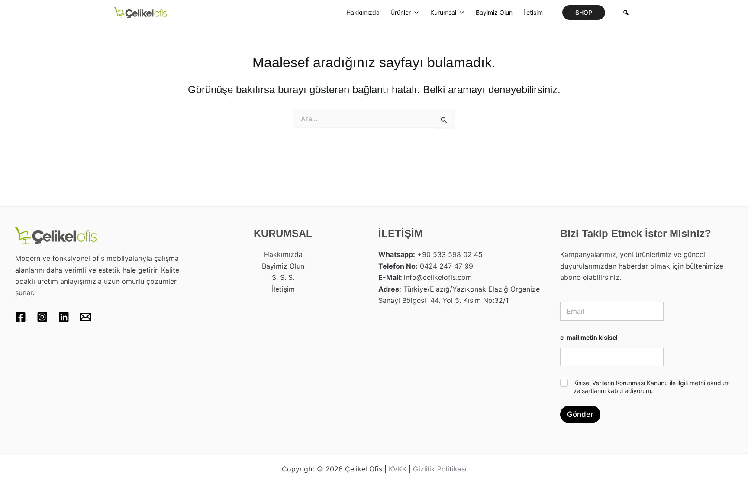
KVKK (397, 469)
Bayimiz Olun (494, 12)
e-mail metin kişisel (589, 337)
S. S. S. (283, 277)
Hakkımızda (363, 12)
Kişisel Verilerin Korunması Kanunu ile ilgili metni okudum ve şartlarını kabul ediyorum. (651, 386)
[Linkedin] (63, 317)
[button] (583, 12)
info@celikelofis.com (438, 277)
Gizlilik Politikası (440, 469)
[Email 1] (85, 317)
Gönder (580, 414)
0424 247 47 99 (446, 266)
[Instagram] (42, 317)
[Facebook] (20, 317)
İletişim (533, 12)
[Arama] (626, 12)
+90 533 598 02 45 (450, 254)
